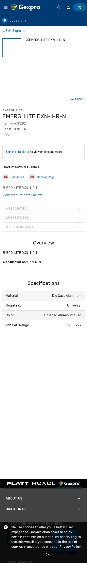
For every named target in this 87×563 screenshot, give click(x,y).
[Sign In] (68, 7)
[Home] (25, 7)
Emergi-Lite (12, 110)
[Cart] (79, 7)
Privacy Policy (70, 547)
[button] (11, 47)
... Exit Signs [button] (12, 31)
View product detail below (22, 195)
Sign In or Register (17, 152)
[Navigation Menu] (6, 7)
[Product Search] (59, 7)
